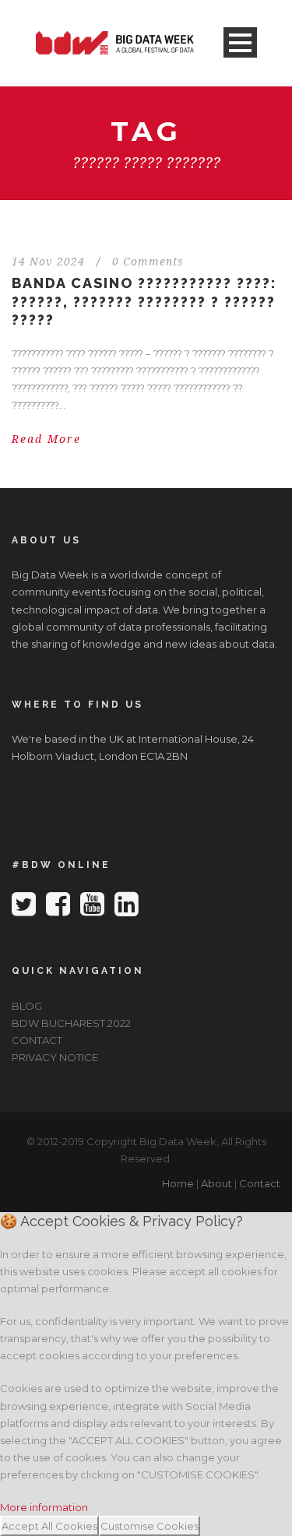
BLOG (27, 1006)
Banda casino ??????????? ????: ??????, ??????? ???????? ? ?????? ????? (144, 301)
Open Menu (240, 42)
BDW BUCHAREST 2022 (71, 1023)
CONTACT (37, 1040)
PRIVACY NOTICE (55, 1057)
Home (178, 1183)
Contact (259, 1183)
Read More (46, 439)
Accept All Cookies (49, 1526)
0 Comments (148, 261)
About (216, 1183)
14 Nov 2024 (48, 261)
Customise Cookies (149, 1526)
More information (44, 1507)
